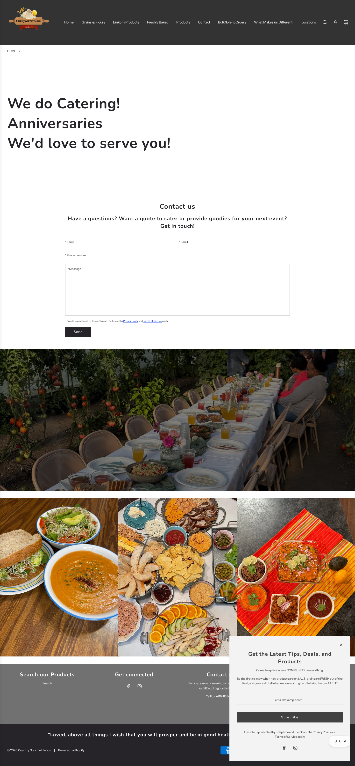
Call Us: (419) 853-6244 (221, 696)
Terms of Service (152, 321)
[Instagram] (139, 686)
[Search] (325, 22)
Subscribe (289, 717)
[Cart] (346, 22)
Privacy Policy (130, 321)
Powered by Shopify (71, 750)
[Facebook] (128, 686)
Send (78, 332)
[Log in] (335, 22)
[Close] (341, 645)
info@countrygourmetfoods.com (221, 688)
